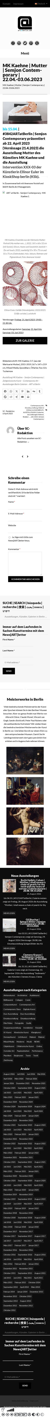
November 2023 (26, 1120)
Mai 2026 (41, 1074)
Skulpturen (18, 1055)
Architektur (22, 995)
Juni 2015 (17, 1278)
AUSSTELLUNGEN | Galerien (33, 412)
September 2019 (25, 1199)
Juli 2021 (7, 1167)
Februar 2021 (20, 1171)
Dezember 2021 (10, 1157)
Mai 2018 (28, 1222)
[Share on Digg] (33, 391)
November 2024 (26, 1102)
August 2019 (40, 1199)
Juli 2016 (7, 1259)
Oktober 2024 (9, 1106)
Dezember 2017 (10, 1231)
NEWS (37, 1041)
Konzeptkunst (10, 1037)
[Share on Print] (28, 396)
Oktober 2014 (34, 1282)
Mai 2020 (28, 1185)
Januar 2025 (33, 1097)
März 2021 (8, 1171)
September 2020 (25, 1180)
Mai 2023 (28, 1129)
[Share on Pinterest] (22, 391)
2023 (10, 413)
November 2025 (38, 1083)
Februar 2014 (9, 1292)
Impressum (18, 3)
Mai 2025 (28, 1092)
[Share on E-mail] (22, 396)
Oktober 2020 (9, 1180)
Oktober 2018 (9, 1217)
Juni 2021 (17, 1167)
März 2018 (8, 1227)
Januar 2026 (9, 1083)
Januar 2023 (33, 1134)
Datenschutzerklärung (20, 1401)
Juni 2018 (17, 1222)
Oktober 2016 (9, 1254)
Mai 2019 (28, 1204)
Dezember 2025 (22, 1083)
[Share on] (5, 396)
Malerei (41, 408)
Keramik (38, 1028)
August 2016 (40, 1254)
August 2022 (40, 1143)
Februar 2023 (20, 1134)
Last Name (9, 650)
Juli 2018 (7, 1222)
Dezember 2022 (10, 1139)
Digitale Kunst (29, 1009)
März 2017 (8, 1245)
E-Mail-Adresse (16, 513)
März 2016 (8, 1264)
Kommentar (14, 549)
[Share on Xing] (16, 396)
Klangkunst (36, 1032)
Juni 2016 (17, 1259)
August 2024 (40, 1106)
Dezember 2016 (10, 1250)
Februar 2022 (20, 1153)
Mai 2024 (28, 1111)
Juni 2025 (17, 1092)
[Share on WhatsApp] (10, 391)
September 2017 (25, 1236)
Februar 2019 (20, 1208)
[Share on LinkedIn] (28, 391)
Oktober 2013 (25, 1296)
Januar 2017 (33, 1245)
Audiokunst (34, 995)
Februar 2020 (20, 1190)
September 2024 (25, 1106)
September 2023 (25, 1125)
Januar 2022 (33, 1153)
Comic (28, 1000)
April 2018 (38, 1222)
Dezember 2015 (10, 1268)
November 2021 (26, 1157)
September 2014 (11, 1287)
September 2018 (25, 1217)
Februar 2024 (20, 1116)
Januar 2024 (33, 1116)
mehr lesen (9, 913)
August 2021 (40, 1162)
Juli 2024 (7, 1111)
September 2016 (25, 1254)
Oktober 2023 (9, 1125)
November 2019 (26, 1194)
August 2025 (40, 1088)
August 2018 (40, 1217)
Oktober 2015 (9, 1273)
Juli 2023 (7, 1129)
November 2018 (26, 1213)
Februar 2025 (20, 1097)
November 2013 (10, 1296)
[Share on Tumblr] (39, 391)
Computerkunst (10, 1004)
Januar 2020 (33, 1190)
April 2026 (8, 1079)
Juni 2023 (17, 1129)
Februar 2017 (20, 1245)
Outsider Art (9, 1051)
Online (39, 1046)
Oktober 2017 (9, 1236)
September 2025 (25, 1088)
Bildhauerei (8, 1000)
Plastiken (7, 1055)
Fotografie (19, 1023)
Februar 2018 (20, 1227)
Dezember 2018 (10, 1213)
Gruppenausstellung (12, 1028)
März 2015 (8, 1282)
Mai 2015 (28, 1278)
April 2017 (38, 1241)
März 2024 (8, 1116)
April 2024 (38, 1111)
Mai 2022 (28, 1148)
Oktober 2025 (9, 1088)
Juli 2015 (7, 1278)
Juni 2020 (17, 1185)
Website (12, 525)
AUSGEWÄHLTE (38, 410)
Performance (37, 1051)
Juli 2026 (20, 1074)
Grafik (28, 1023)
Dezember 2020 (10, 1176)
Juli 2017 (7, 1241)
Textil (35, 1055)
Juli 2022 (7, 1148)
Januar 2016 (33, 1264)
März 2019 (8, 1208)
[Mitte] (29, 410)
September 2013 (11, 1301)
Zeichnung (8, 1060)
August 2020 (40, 1180)
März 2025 (8, 1097)
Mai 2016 (28, 1259)
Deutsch (41, 3)
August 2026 (9, 1074)
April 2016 (38, 1259)
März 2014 (35, 1287)
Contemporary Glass (12, 1009)
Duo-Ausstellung (11, 1014)
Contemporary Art (37, 406)
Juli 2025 (7, 1092)
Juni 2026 (31, 1074)
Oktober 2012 (9, 1310)
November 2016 (26, 1250)
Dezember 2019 (10, 1194)
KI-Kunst (7, 1032)
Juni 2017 (17, 1241)
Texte (28, 1055)
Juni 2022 (17, 1148)
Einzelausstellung (31, 408)
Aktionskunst (9, 995)
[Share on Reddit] (10, 396)
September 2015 (25, 1273)
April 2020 (38, 1185)
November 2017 (26, 1231)
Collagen (19, 1000)
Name (11, 501)
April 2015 (38, 1278)
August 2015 (40, 1273)
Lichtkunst (22, 1037)
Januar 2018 (33, 1227)
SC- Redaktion (9, 411)
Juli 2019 (7, 1204)
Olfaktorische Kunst (25, 1046)
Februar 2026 (31, 1079)
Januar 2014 (22, 1292)
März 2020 (8, 1190)
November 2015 (26, 1268)
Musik (29, 1041)
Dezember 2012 (10, 1305)
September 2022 (25, 1143)
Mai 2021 (28, 1167)
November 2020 (26, 1176)
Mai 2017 (28, 1241)
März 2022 (8, 1153)
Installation (28, 1028)
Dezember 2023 (10, 1120)
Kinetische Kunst (21, 1032)
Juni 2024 (17, 1111)
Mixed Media (9, 1041)
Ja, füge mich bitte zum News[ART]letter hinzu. (20, 539)
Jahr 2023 (34, 417)
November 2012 (26, 1305)
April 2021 (38, 1167)
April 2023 (38, 1129)
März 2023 (8, 1134)
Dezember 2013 (36, 1292)
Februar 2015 (20, 1282)
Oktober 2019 (9, 1199)
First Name (9, 639)
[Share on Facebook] (5, 391)
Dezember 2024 (10, 1102)
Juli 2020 (7, 1185)
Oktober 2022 (9, 1143)
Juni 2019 (17, 1204)
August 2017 (40, 1236)
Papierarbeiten (23, 1051)
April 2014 (24, 1287)
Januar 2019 (33, 1208)
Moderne (20, 1041)
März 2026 (19, 1079)
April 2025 (38, 1092)
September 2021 (25, 1162)
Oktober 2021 (9, 1162)
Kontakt (6, 3)
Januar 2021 (33, 1171)
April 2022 (38, 1148)
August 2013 (25, 1301)
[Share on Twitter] (16, 391)
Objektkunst (9, 1046)
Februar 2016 (20, 1264)
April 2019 (38, 1204)
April (6, 413)
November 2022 (26, 1139)
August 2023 (40, 1125)
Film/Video (8, 1023)
